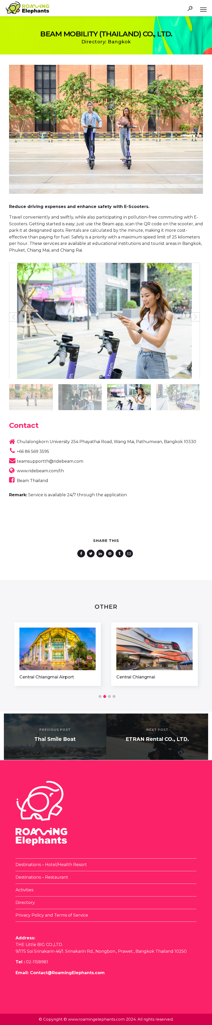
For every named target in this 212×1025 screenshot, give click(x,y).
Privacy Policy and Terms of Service (52, 915)
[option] (57, 654)
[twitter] (91, 553)
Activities (24, 889)
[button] (13, 317)
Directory (25, 902)
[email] (130, 553)
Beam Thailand (32, 480)
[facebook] (82, 553)
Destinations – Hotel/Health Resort (51, 864)
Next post (157, 730)
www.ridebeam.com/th (40, 470)
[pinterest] (111, 553)
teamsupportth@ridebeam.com (50, 461)
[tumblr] (120, 553)
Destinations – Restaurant (42, 877)
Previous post (55, 730)
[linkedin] (101, 553)
